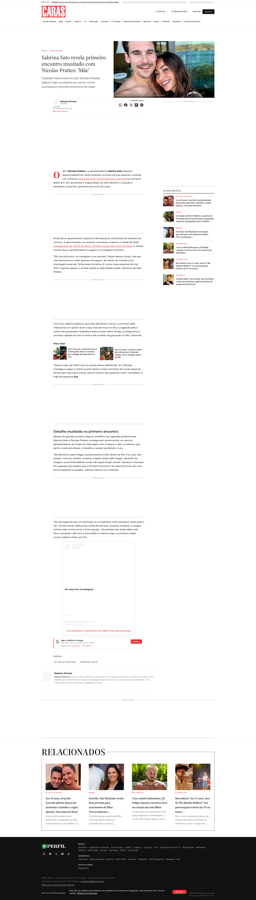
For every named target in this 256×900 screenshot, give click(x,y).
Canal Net (82, 859)
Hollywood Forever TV (170, 847)
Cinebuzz (137, 847)
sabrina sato (89, 662)
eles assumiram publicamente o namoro (102, 178)
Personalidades (131, 21)
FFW (156, 847)
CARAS (128, 847)
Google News (75, 646)
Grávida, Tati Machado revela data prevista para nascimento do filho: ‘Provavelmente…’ (192, 234)
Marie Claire (121, 859)
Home (44, 51)
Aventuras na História (99, 847)
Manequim (201, 847)
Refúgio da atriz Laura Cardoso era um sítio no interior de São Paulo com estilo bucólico (85, 2)
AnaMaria (82, 847)
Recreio (103, 850)
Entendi (179, 892)
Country (176, 21)
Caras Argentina (96, 859)
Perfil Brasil (93, 850)
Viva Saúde (132, 850)
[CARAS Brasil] (54, 11)
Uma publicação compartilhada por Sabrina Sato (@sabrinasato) (99, 631)
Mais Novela (188, 847)
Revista (147, 21)
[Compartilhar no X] (131, 105)
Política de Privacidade (53, 893)
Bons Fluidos (117, 847)
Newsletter (180, 12)
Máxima (82, 850)
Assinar (208, 11)
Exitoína (110, 859)
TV (85, 21)
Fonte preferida (86, 646)
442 (178, 859)
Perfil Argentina (156, 859)
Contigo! (148, 847)
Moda (68, 21)
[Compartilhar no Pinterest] (141, 105)
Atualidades (49, 21)
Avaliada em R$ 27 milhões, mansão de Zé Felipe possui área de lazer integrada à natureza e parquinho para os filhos (195, 219)
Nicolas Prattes (65, 662)
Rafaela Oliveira (68, 101)
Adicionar (136, 641)
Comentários (62, 111)
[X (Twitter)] (56, 854)
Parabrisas (142, 859)
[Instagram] (44, 854)
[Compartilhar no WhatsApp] (120, 105)
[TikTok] (68, 854)
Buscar (161, 12)
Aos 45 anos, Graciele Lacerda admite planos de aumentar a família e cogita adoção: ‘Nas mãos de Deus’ (193, 203)
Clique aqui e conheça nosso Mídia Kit (58, 885)
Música (77, 21)
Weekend (170, 859)
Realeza (94, 21)
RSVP (156, 21)
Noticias (132, 859)
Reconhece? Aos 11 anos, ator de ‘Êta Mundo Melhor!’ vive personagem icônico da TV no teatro (193, 266)
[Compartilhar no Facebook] (125, 105)
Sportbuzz (114, 850)
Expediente (83, 868)
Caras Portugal (192, 21)
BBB (61, 21)
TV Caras (116, 21)
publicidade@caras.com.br (92, 881)
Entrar (197, 12)
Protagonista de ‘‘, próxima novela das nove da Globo (92, 246)
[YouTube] (62, 854)
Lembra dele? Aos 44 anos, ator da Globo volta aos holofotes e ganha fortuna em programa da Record (195, 282)
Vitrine (165, 21)
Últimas (105, 21)
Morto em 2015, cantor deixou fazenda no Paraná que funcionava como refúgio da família (154, 2)
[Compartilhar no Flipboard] (136, 105)
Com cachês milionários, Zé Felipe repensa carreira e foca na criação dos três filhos (194, 250)
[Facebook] (50, 854)
